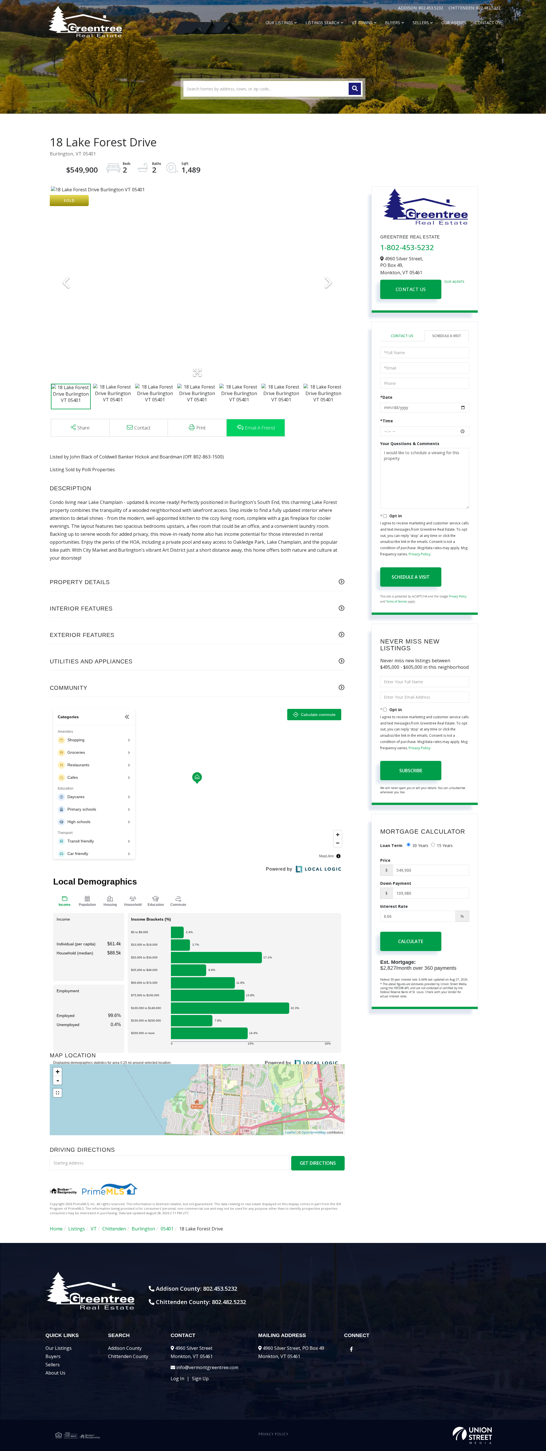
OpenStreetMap (313, 1132)
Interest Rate (394, 906)
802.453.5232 (431, 8)
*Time (386, 421)
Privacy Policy (419, 554)
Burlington (143, 1229)
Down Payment (395, 883)
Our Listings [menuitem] (279, 22)
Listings (76, 1229)
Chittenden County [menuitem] (128, 1356)
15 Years (445, 845)
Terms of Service (396, 601)
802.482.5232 (488, 8)
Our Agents (454, 282)
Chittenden (114, 1229)
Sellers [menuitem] (421, 22)
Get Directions (318, 1163)
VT (94, 1229)
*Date (386, 397)
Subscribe (410, 770)
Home (56, 1229)
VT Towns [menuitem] (362, 22)
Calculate (410, 941)
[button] (355, 89)
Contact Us (411, 289)
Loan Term (391, 845)
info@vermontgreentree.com (207, 1367)
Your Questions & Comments (409, 443)
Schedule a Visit (446, 335)
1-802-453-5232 (407, 247)
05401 (167, 1229)
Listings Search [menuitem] (322, 22)
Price (385, 860)
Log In (177, 1378)
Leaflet (290, 1132)
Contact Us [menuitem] (487, 22)
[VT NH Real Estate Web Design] (419, 1435)
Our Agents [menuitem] (454, 22)
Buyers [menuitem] (392, 22)
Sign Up (200, 1378)
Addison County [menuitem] (125, 1348)
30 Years (420, 845)
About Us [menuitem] (55, 1373)
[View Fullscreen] (57, 1093)
